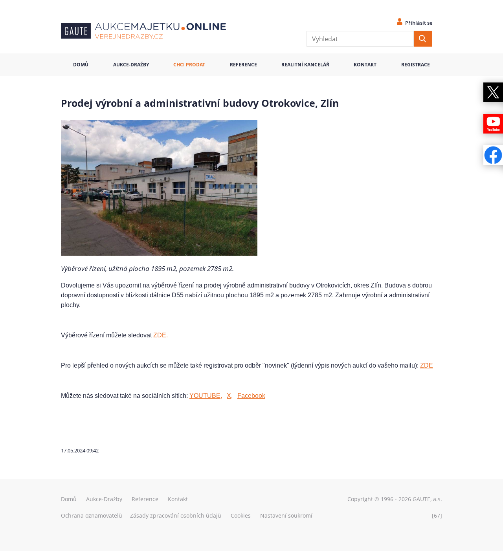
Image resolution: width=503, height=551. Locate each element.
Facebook (251, 395)
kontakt (365, 64)
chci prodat (189, 64)
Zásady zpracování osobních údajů (175, 515)
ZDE (426, 365)
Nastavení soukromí (286, 515)
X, (230, 395)
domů (80, 64)
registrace (415, 64)
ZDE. (160, 335)
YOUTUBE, (205, 395)
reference (243, 64)
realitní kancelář (305, 64)
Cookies (241, 515)
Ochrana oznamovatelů (91, 515)
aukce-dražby (131, 64)
